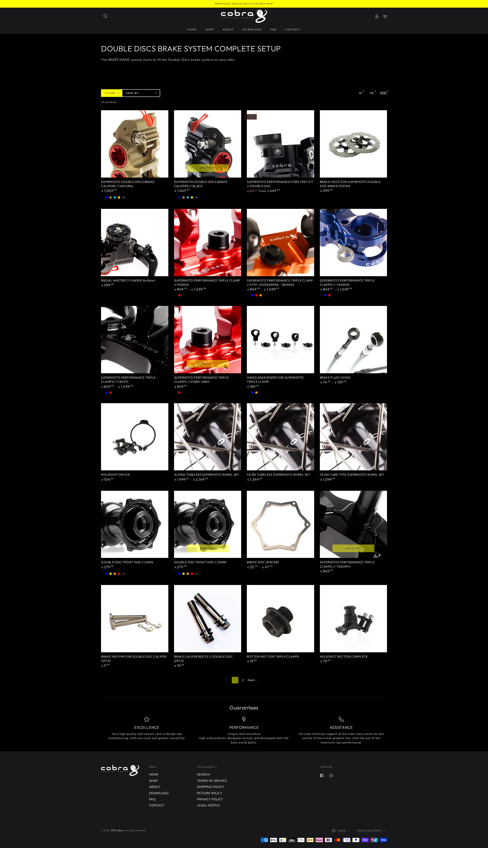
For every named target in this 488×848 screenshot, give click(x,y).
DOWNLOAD (159, 793)
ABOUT (155, 787)
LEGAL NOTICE (208, 805)
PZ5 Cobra (117, 830)
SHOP (153, 781)
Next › (252, 680)
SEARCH (203, 774)
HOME (153, 774)
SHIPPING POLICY (210, 787)
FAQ (152, 799)
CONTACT (157, 805)
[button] (105, 16)
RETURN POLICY (209, 793)
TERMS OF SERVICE (212, 781)
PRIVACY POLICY (210, 799)
